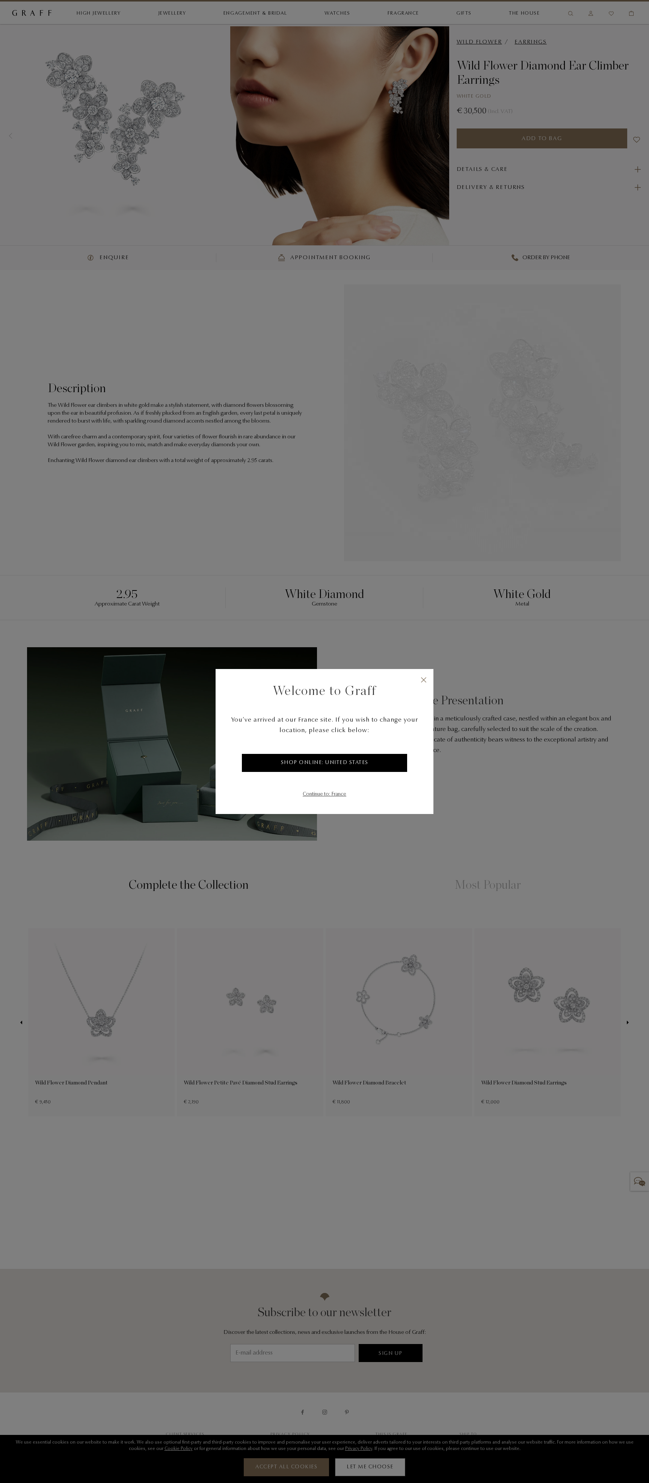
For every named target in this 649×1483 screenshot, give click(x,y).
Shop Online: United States (324, 763)
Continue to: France (324, 794)
